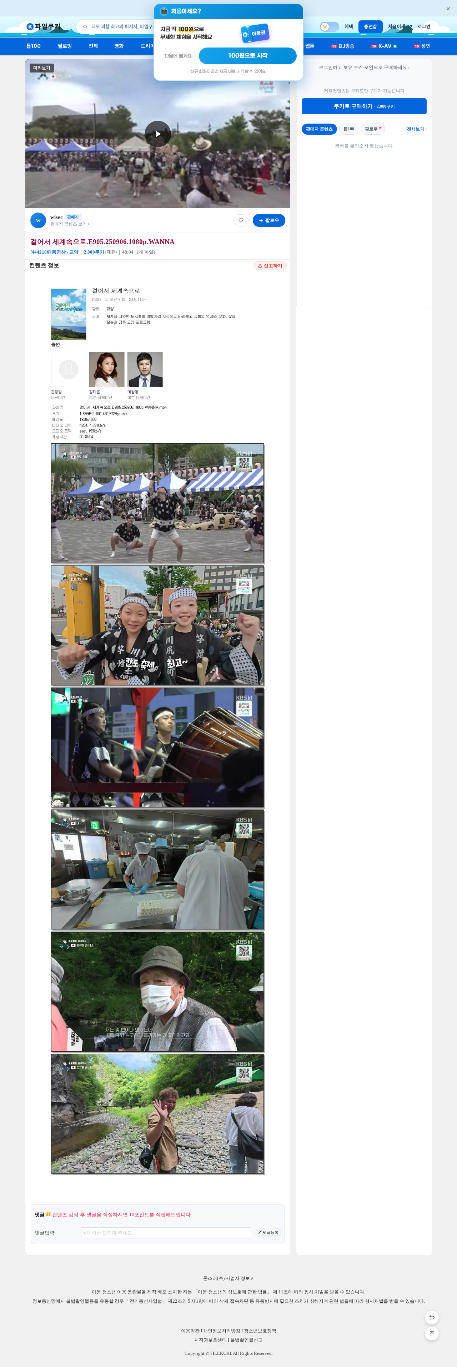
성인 (423, 46)
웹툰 (307, 46)
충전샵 (370, 26)
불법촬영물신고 (246, 1340)
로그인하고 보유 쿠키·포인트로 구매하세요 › (364, 67)
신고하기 (273, 265)
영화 (119, 46)
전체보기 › (417, 128)
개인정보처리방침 (221, 1330)
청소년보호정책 (260, 1330)
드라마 (148, 46)
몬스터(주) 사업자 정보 (228, 1278)
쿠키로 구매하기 (364, 106)
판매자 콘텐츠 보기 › (69, 223)
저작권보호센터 (210, 1340)
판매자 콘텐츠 (319, 128)
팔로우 (371, 128)
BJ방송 (343, 46)
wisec (56, 217)
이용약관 (190, 1330)
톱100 (33, 46)
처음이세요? (400, 26)
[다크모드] (329, 27)
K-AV (384, 46)
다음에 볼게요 (178, 56)
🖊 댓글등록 (268, 1232)
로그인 (424, 26)
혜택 (349, 26)
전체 (93, 46)
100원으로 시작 (247, 55)
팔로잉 (65, 46)
